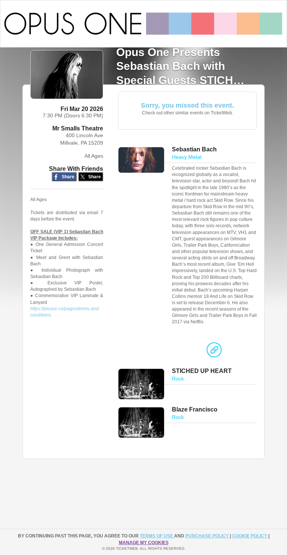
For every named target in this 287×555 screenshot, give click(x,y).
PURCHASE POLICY (207, 536)
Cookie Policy (250, 536)
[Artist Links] (214, 351)
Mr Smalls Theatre (77, 128)
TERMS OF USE (157, 536)
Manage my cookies (144, 542)
